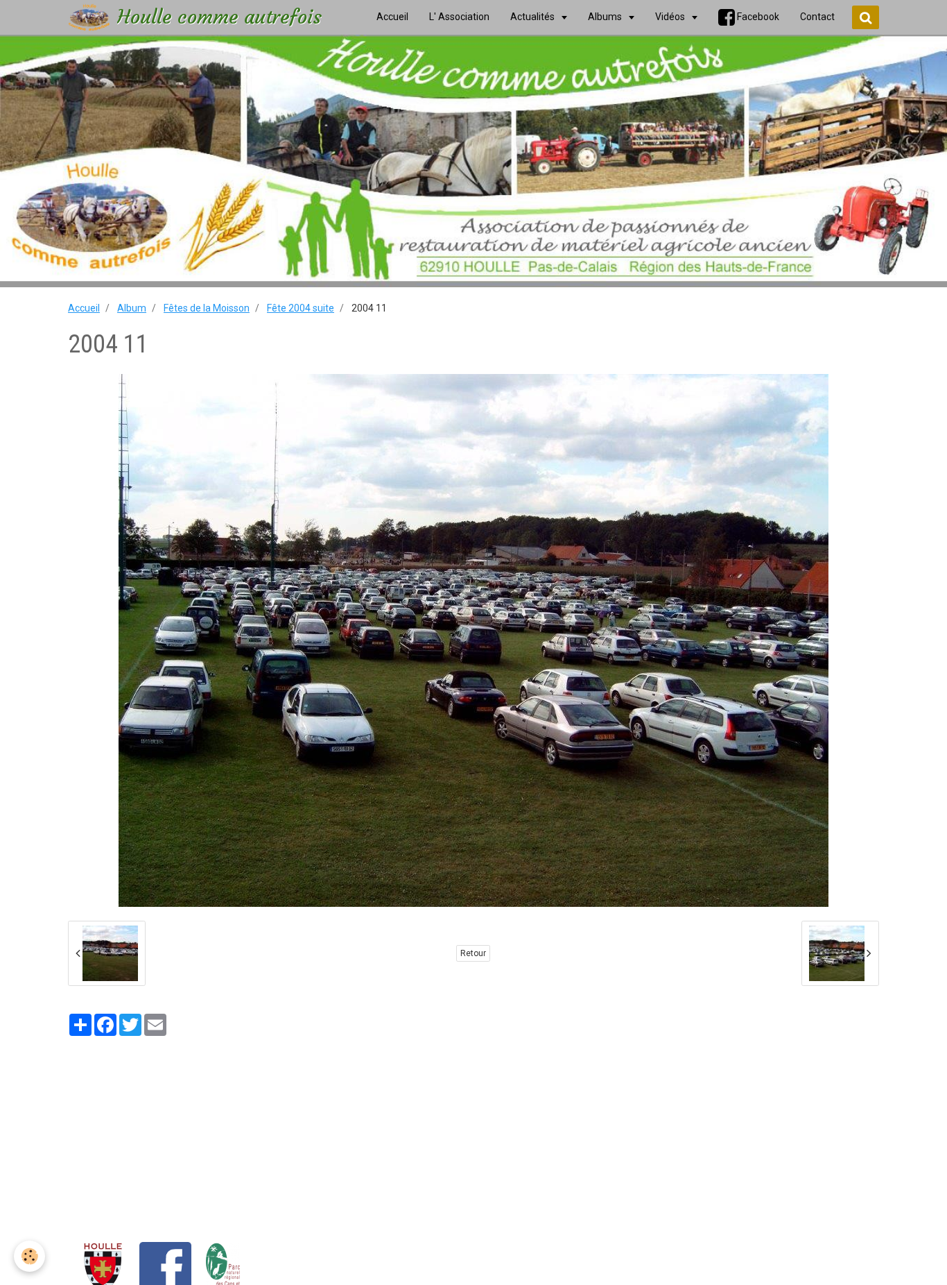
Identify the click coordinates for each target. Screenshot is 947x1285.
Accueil (84, 308)
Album (131, 308)
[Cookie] (29, 1256)
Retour (473, 953)
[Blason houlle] (102, 1267)
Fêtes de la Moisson (207, 308)
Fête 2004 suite (300, 308)
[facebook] (165, 1267)
